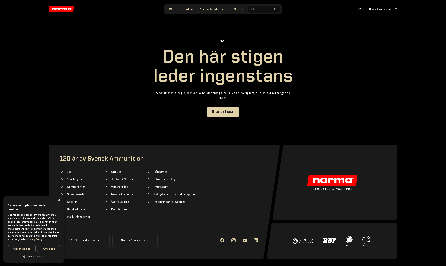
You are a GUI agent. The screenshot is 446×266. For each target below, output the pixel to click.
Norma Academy (211, 9)
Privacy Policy (35, 239)
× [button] (59, 200)
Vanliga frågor (120, 187)
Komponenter (76, 187)
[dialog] (33, 229)
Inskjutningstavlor (78, 217)
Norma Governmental (381, 9)
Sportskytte (74, 179)
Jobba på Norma (122, 179)
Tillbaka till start (223, 111)
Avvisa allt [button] (49, 249)
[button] (34, 257)
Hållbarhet (160, 172)
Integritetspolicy (164, 179)
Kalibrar (72, 202)
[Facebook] (222, 240)
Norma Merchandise (88, 240)
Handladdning (76, 209)
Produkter (187, 9)
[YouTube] (245, 240)
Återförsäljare (120, 202)
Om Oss (116, 172)
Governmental (76, 194)
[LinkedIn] (256, 240)
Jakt (70, 172)
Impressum (161, 187)
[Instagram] (233, 240)
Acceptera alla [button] (21, 249)
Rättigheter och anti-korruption (174, 194)
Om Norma (236, 9)
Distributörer (119, 209)
